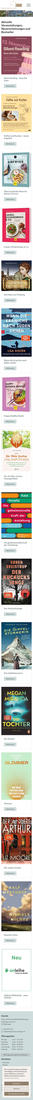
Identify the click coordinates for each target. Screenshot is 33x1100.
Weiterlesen (10, 86)
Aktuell (5, 1065)
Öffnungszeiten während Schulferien (15, 1055)
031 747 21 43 (8, 1029)
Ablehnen (16, 1089)
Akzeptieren (17, 1083)
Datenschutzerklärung (11, 1078)
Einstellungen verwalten (17, 1094)
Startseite (6, 1062)
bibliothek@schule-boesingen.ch (14, 1031)
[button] (29, 5)
